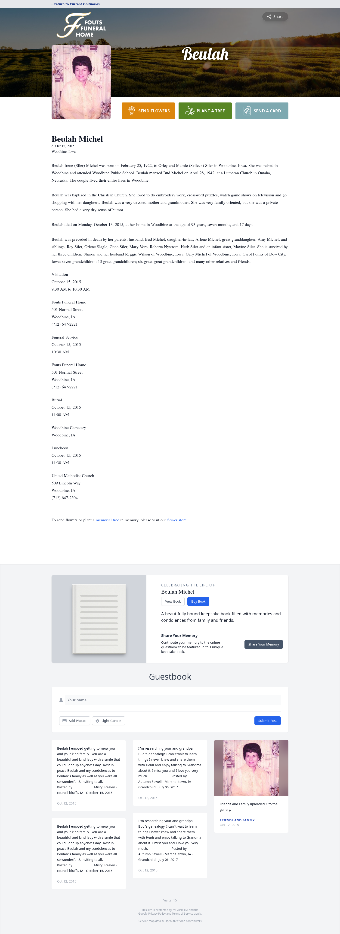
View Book (173, 601)
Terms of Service (182, 914)
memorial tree (107, 520)
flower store (177, 520)
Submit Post (267, 720)
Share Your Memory (263, 644)
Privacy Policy (157, 914)
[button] (251, 768)
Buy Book (198, 601)
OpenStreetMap (175, 921)
